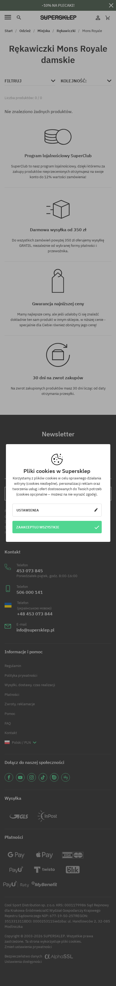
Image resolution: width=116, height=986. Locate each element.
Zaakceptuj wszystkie (37, 527)
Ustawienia (27, 510)
